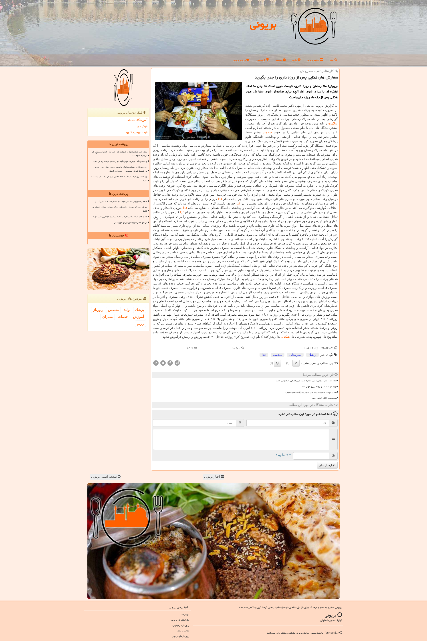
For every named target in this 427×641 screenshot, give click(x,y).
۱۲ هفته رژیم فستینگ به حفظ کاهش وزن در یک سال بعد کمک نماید (119, 178)
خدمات (123, 316)
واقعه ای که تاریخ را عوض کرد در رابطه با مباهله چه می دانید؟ (119, 161)
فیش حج (142, 126)
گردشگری (261, 60)
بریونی (263, 24)
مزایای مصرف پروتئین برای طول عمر (130, 222)
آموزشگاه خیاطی (137, 120)
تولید (127, 310)
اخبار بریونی (212, 476)
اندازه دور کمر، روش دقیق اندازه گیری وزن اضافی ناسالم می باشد (306, 381)
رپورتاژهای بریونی (180, 636)
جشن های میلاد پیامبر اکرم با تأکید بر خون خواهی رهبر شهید (120, 216)
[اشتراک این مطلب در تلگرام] (177, 362)
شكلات (285, 337)
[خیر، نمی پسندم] (277, 363)
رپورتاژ (98, 310)
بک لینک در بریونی (180, 619)
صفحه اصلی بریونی (104, 476)
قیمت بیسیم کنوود (136, 132)
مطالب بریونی (183, 630)
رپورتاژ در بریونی (181, 625)
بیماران (107, 316)
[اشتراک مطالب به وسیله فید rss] (156, 362)
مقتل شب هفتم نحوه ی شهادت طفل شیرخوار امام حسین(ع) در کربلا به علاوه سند (119, 154)
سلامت (279, 60)
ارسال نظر (326, 465)
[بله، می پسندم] (296, 363)
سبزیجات (295, 355)
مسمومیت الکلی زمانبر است (324, 398)
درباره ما (185, 614)
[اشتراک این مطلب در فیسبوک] (170, 362)
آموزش (138, 316)
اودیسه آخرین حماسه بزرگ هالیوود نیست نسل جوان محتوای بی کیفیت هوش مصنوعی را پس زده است (120, 169)
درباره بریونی (239, 60)
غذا (220, 199)
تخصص (113, 310)
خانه (332, 60)
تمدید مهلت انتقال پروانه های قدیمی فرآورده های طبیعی (311, 392)
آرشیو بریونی (313, 60)
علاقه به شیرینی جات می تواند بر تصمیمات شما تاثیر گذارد (120, 201)
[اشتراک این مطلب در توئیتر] (163, 362)
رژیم (295, 60)
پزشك (312, 355)
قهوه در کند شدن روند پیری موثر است (319, 386)
